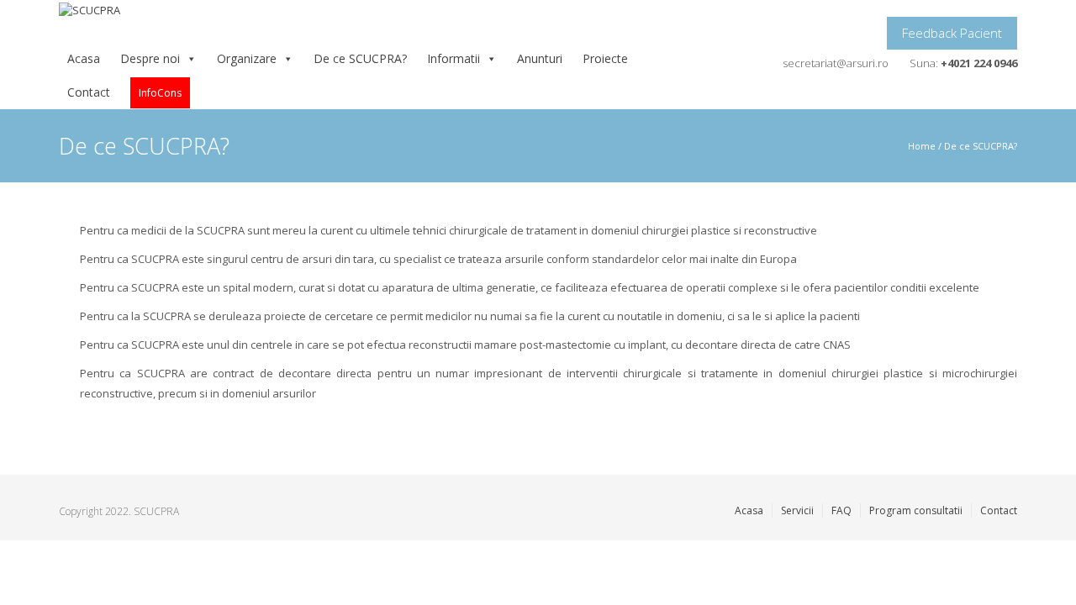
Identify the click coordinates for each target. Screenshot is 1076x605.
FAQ (841, 510)
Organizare (247, 58)
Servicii (797, 510)
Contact (88, 92)
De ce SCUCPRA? (360, 58)
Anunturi (539, 58)
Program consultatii (916, 510)
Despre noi (150, 58)
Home (922, 145)
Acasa (83, 58)
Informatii (453, 58)
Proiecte (605, 58)
